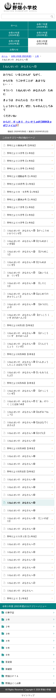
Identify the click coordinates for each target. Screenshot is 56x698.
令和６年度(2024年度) (14, 34)
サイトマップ (28, 695)
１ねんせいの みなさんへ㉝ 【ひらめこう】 (27, 252)
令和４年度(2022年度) (14, 42)
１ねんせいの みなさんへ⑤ (21, 559)
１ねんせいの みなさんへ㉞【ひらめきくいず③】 (27, 242)
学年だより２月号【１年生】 (21, 161)
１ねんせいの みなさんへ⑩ (21, 510)
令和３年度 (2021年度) (21, 56)
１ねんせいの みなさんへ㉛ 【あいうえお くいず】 (27, 274)
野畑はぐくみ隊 (13, 683)
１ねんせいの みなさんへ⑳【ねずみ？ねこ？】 (27, 413)
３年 (7, 633)
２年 (7, 626)
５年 (7, 648)
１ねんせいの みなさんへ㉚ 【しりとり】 (26, 284)
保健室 (8, 669)
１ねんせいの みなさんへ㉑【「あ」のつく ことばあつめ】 (27, 402)
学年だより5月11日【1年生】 (21, 471)
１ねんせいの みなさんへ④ (21, 567)
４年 (7, 641)
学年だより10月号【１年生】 (21, 184)
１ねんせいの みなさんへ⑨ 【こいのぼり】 (27, 519)
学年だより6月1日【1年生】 (21, 325)
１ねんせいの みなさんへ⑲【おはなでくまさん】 (27, 423)
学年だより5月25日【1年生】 (21, 383)
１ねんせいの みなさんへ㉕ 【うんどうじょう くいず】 (27, 345)
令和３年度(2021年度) (42, 42)
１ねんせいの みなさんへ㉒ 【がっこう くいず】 (29, 392)
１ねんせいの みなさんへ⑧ (21, 528)
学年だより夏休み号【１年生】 (22, 199)
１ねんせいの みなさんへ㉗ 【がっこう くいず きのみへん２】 (28, 316)
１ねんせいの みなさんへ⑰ (21, 440)
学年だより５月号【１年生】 (21, 215)
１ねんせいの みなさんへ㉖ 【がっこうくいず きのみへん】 (27, 334)
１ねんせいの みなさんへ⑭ (21, 479)
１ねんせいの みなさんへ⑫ (21, 495)
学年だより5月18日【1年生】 (21, 448)
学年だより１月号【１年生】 (21, 168)
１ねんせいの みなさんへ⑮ (21, 464)
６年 (7, 655)
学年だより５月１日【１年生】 (22, 536)
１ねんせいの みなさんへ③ (21, 575)
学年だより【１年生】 (18, 598)
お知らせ (14, 49)
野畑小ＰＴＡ (12, 676)
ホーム (14, 25)
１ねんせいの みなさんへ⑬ (21, 487)
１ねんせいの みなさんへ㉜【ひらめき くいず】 (27, 263)
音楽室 (8, 662)
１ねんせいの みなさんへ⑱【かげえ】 (26, 433)
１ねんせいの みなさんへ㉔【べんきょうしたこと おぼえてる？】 (27, 363)
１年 (37, 56)
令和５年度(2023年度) (42, 34)
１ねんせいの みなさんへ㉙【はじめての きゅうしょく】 (27, 295)
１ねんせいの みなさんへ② (21, 583)
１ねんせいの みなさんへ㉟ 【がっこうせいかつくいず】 (28, 232)
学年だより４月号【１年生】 (21, 222)
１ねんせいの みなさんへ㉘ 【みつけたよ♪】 (27, 305)
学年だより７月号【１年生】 (21, 207)
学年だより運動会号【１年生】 (22, 176)
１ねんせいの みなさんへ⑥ (21, 552)
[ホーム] (28, 7)
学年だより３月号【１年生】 (21, 153)
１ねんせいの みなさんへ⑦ (21, 544)
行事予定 (9, 612)
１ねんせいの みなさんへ (20, 590)
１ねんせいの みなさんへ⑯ (21, 456)
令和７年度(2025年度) (42, 25)
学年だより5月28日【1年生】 (21, 354)
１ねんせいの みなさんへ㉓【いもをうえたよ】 (27, 373)
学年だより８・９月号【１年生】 (23, 192)
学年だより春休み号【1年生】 (22, 145)
